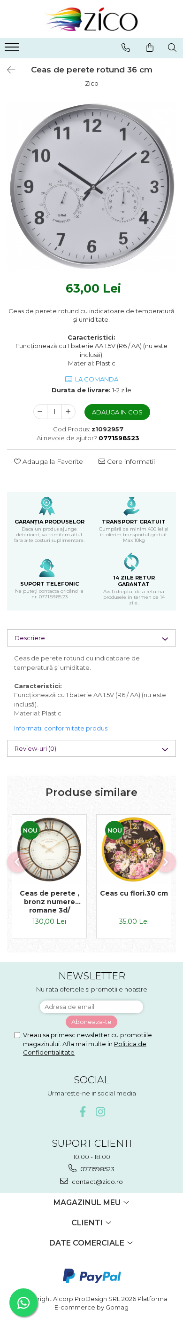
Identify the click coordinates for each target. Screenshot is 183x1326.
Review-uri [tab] (35, 748)
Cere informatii (130, 461)
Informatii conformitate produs (60, 728)
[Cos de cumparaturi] (149, 47)
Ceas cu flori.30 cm (134, 893)
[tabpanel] (91, 186)
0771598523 (96, 1169)
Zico (92, 83)
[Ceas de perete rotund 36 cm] (91, 186)
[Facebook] (83, 1112)
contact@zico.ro (96, 1181)
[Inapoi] (7, 70)
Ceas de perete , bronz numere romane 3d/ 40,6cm (49, 901)
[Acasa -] (91, 19)
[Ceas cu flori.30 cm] (133, 849)
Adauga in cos (117, 412)
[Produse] (13, 50)
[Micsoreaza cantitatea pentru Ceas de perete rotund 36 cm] (40, 411)
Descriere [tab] (30, 638)
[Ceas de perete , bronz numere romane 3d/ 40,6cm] (49, 849)
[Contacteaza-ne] (126, 47)
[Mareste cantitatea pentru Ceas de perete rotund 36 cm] (68, 411)
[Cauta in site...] (172, 47)
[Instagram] (100, 1112)
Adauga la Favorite (52, 461)
